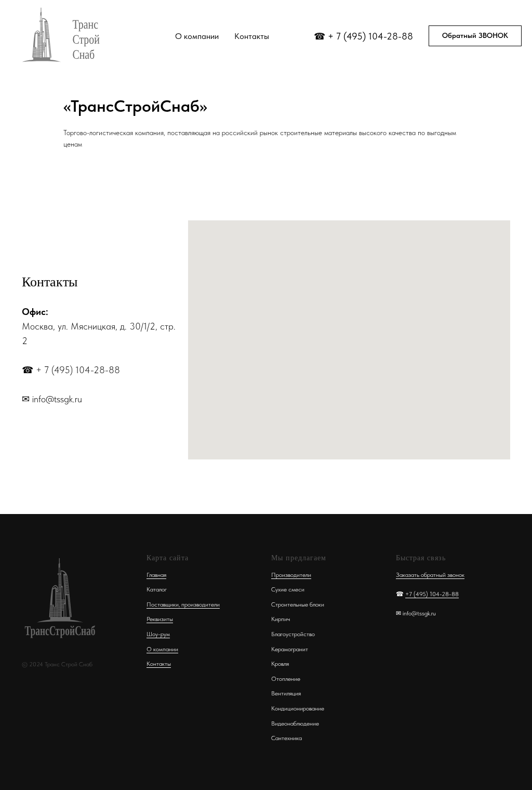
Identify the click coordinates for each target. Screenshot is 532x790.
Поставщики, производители (183, 604)
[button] (475, 35)
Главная (156, 574)
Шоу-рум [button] (158, 634)
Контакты (251, 36)
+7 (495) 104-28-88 (432, 594)
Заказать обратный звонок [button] (430, 574)
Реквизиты (160, 619)
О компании (197, 36)
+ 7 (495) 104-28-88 (370, 36)
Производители (291, 574)
